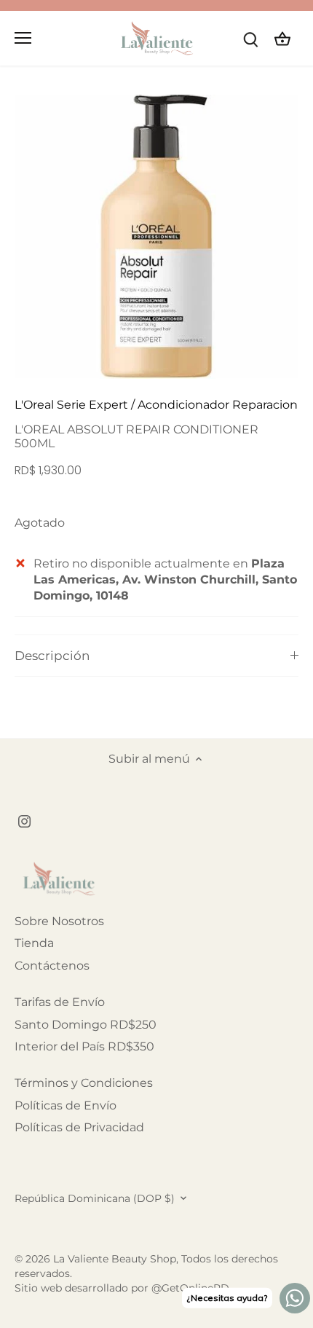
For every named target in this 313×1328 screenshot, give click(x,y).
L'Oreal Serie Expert (71, 405)
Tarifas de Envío (60, 1002)
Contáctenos (52, 966)
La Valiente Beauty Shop (114, 1258)
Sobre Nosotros (59, 921)
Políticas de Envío (65, 1105)
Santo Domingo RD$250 (85, 1025)
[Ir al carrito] (282, 38)
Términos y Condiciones (84, 1083)
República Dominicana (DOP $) (95, 1199)
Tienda (34, 943)
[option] (156, 237)
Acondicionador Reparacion (218, 405)
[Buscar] (250, 38)
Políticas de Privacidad (79, 1127)
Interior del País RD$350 (84, 1046)
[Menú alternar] (23, 38)
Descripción (52, 655)
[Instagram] (24, 821)
